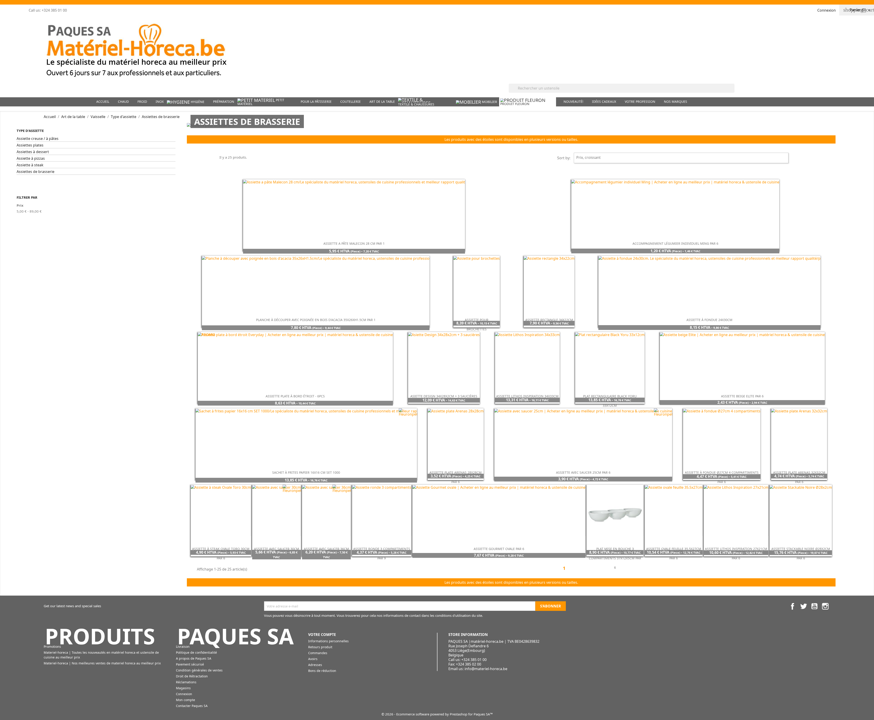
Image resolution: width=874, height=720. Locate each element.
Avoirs (313, 659)
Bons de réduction (322, 671)
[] (732, 91)
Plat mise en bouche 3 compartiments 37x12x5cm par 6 (615, 558)
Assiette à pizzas (31, 158)
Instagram (825, 606)
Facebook (792, 606)
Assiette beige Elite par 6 (742, 396)
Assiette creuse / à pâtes (37, 138)
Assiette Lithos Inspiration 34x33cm (527, 396)
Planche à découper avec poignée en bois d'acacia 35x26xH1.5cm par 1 (316, 320)
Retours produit (320, 647)
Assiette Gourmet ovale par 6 (499, 549)
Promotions (52, 646)
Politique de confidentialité (196, 652)
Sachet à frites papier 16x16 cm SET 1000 (306, 472)
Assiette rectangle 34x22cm (549, 320)
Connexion (184, 694)
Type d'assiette (30, 130)
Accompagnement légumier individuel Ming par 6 (675, 243)
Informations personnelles (328, 641)
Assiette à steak (30, 165)
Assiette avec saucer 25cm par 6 (583, 472)
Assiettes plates (30, 145)
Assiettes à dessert (33, 151)
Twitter (803, 606)
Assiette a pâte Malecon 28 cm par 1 (354, 243)
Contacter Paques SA (192, 706)
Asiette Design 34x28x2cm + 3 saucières (443, 396)
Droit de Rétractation (192, 676)
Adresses (315, 665)
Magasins (183, 688)
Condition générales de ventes (199, 670)
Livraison (183, 646)
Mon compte (185, 700)
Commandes (317, 653)
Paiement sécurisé (190, 664)
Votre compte (322, 634)
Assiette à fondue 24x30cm (709, 320)
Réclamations (186, 682)
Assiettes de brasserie (35, 171)
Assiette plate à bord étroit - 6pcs (295, 396)
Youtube (814, 606)
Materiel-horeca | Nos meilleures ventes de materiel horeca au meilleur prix (102, 663)
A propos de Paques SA (193, 658)
